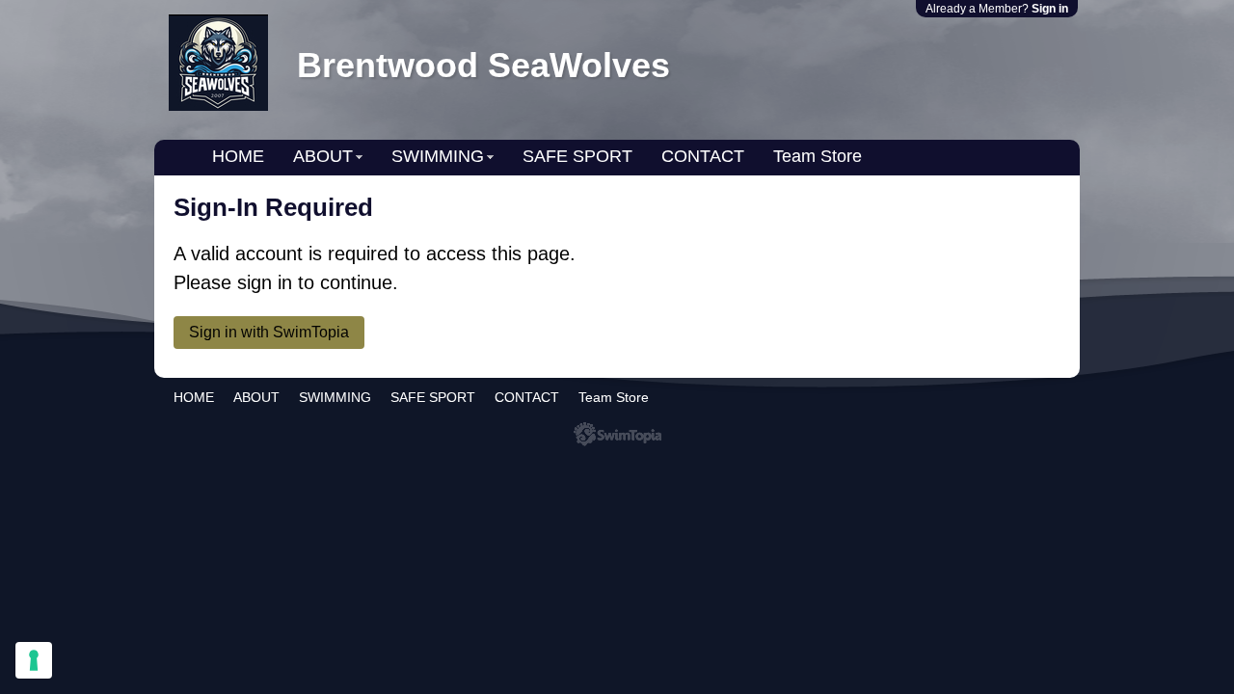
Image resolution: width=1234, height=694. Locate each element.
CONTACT (702, 156)
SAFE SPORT (577, 156)
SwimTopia (617, 434)
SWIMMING (437, 156)
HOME (238, 156)
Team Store (817, 156)
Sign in (1050, 8)
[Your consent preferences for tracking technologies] (33, 660)
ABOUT (323, 156)
